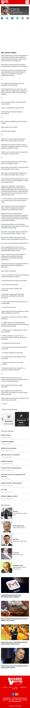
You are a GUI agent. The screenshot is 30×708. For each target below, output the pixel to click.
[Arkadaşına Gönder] (22, 18)
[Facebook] (2, 18)
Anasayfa (5, 687)
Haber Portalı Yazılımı (16, 706)
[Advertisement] (15, 36)
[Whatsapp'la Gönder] (17, 18)
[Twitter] (7, 18)
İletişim (16, 687)
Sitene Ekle (15, 689)
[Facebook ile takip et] (13, 694)
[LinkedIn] (12, 18)
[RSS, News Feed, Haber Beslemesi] (16, 694)
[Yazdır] (28, 18)
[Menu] (27, 2)
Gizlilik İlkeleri (23, 687)
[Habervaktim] (4, 2)
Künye (10, 687)
